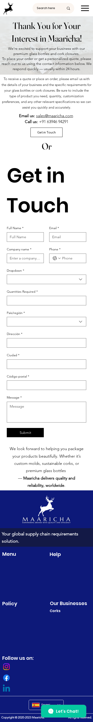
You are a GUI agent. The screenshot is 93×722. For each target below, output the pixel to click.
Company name (19, 249)
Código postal (18, 376)
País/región (16, 313)
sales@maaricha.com (54, 115)
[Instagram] (6, 666)
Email (54, 228)
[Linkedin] (6, 688)
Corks (55, 610)
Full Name (15, 228)
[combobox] (46, 279)
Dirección (14, 334)
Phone (54, 249)
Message (14, 397)
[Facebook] (6, 677)
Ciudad (13, 355)
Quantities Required (22, 292)
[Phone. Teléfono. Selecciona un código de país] (56, 258)
